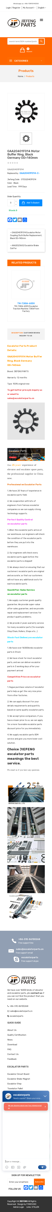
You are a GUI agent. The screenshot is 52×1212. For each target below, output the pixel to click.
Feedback (12, 1059)
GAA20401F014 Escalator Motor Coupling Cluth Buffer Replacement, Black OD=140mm (26, 235)
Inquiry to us (25, 336)
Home (20, 76)
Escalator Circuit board (18, 1074)
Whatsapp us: (26, 4)
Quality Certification (16, 1035)
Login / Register (13, 8)
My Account (28, 8)
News (10, 1040)
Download (12, 1044)
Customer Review (32, 333)
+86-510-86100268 (29, 939)
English (41, 8)
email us (13, 770)
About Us (12, 1030)
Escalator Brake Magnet (18, 1079)
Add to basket (33, 203)
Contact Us (13, 1054)
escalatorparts (29, 957)
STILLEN (35, 1207)
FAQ (9, 1049)
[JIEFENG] (21, 22)
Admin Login (18, 1207)
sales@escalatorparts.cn (30, 949)
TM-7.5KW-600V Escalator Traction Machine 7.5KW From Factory (26, 308)
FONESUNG (31, 1204)
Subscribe (39, 1182)
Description (17, 333)
